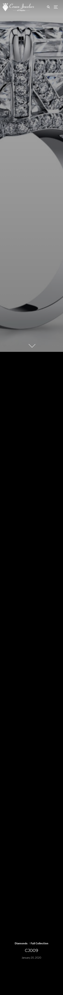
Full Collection (39, 943)
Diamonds (21, 943)
